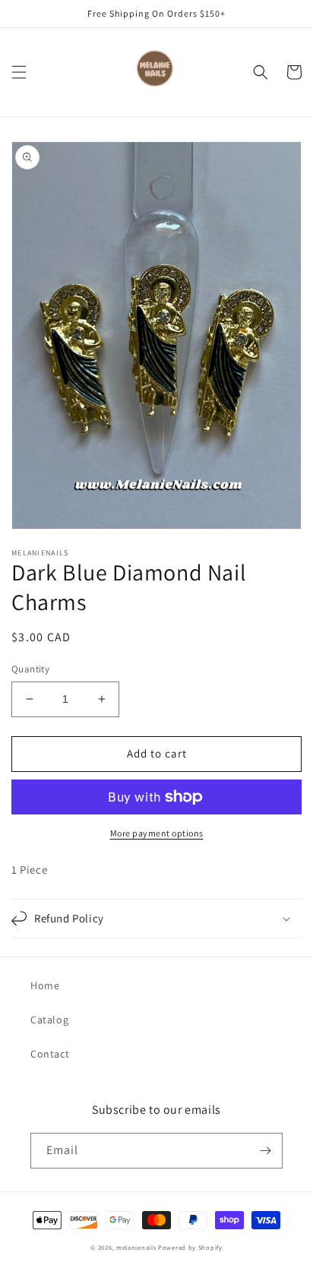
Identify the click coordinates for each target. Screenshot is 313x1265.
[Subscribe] (265, 1151)
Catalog (49, 1019)
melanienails (136, 1247)
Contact (49, 1054)
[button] (19, 72)
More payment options (157, 833)
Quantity (30, 669)
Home (44, 985)
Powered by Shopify (190, 1247)
